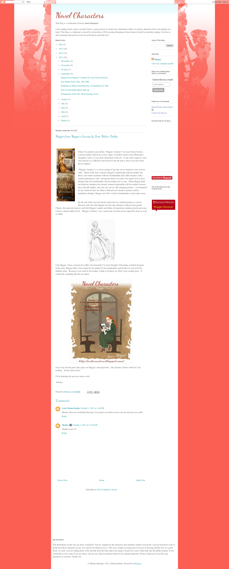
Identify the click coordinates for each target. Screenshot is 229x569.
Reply (64, 416)
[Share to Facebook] (95, 392)
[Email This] (88, 392)
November (65, 65)
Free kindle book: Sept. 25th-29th (75, 81)
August (64, 99)
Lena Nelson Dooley (71, 408)
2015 (61, 48)
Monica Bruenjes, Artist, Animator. (162, 107)
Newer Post (62, 480)
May (63, 111)
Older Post (140, 480)
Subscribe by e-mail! (162, 80)
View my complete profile (162, 63)
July (63, 103)
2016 (61, 44)
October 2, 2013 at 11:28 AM (85, 424)
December (65, 61)
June (63, 107)
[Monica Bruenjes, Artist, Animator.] (153, 109)
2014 (61, 53)
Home (101, 480)
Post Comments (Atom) (107, 489)
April (63, 116)
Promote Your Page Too (159, 113)
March (64, 120)
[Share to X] (93, 392)
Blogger (137, 563)
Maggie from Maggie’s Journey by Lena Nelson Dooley (84, 77)
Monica (65, 424)
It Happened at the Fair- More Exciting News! (80, 93)
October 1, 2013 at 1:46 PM (92, 408)
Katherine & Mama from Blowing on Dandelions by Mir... (85, 85)
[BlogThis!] (90, 392)
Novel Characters (80, 15)
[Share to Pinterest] (98, 392)
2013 (61, 57)
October (65, 69)
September (66, 73)
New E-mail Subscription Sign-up (75, 89)
